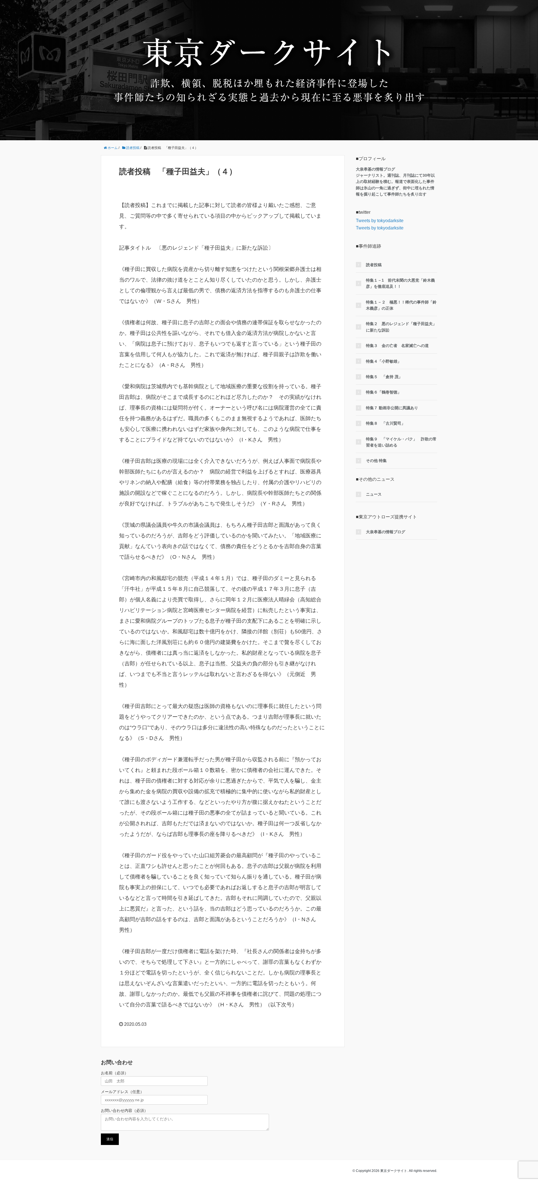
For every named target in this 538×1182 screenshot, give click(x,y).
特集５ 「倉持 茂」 (384, 376)
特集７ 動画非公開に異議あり (392, 408)
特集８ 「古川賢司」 (385, 423)
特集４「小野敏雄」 (383, 361)
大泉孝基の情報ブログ (385, 532)
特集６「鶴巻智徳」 (383, 392)
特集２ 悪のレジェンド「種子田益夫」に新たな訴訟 (401, 326)
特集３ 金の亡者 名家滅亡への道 (397, 345)
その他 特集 (376, 460)
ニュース (374, 494)
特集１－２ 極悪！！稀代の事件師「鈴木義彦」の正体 (401, 305)
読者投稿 (374, 265)
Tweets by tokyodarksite (380, 220)
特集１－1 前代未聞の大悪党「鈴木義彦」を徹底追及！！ (400, 283)
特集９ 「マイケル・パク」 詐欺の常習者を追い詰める (401, 442)
